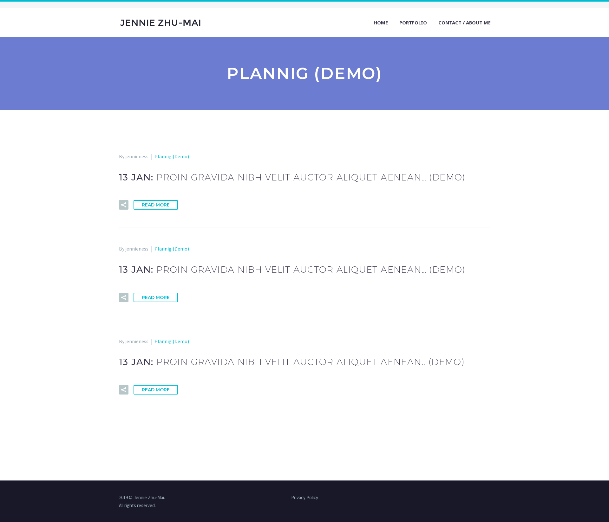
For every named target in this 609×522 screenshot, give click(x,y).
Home (381, 22)
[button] (123, 205)
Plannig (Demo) (171, 156)
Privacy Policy (304, 497)
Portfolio (413, 22)
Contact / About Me (464, 22)
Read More (156, 205)
